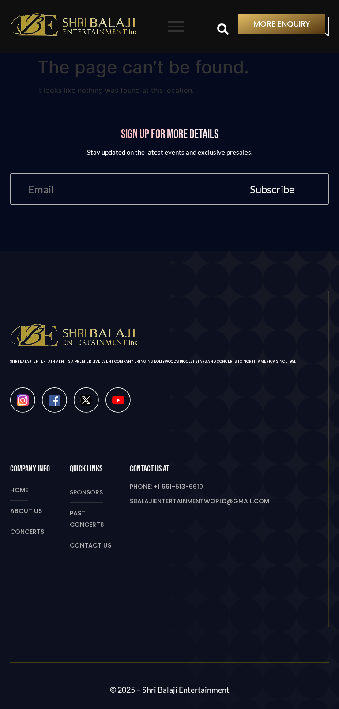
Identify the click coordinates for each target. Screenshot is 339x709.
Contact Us (90, 545)
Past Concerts (87, 519)
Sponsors (86, 492)
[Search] (223, 29)
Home (19, 490)
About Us (26, 510)
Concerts (27, 531)
